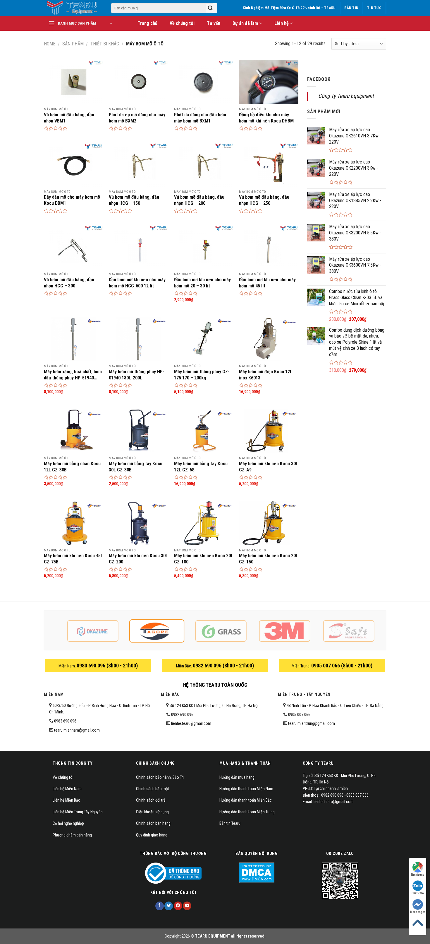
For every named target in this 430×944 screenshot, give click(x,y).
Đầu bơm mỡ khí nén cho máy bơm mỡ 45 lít (267, 283)
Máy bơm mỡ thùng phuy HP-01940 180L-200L (136, 375)
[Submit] (210, 8)
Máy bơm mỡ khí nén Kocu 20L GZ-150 (268, 559)
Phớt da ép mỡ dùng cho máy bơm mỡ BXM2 (137, 118)
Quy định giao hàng (151, 835)
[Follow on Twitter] (168, 906)
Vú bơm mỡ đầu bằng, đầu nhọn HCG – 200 (199, 200)
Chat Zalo (418, 893)
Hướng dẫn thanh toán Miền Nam (246, 788)
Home (49, 44)
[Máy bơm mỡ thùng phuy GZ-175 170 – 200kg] (203, 339)
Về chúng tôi (182, 23)
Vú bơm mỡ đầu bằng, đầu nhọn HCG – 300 (69, 283)
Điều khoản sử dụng (152, 812)
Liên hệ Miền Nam (67, 788)
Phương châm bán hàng (72, 835)
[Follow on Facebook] (159, 906)
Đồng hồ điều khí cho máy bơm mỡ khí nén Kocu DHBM (266, 118)
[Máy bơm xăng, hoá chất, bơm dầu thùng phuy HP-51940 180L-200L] (73, 339)
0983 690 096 (65, 721)
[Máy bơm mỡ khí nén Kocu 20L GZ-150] (268, 523)
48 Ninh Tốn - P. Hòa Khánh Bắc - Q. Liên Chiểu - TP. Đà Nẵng (334, 705)
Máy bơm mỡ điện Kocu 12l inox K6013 (265, 375)
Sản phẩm (73, 44)
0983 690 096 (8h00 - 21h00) (107, 665)
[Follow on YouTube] (187, 906)
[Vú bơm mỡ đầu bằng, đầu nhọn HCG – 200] (203, 164)
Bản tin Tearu (229, 823)
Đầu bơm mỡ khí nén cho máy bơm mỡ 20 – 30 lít (202, 283)
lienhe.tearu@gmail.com (191, 723)
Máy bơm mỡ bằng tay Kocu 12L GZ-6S (201, 467)
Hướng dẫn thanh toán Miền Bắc (245, 800)
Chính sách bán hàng (153, 823)
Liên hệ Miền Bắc (66, 800)
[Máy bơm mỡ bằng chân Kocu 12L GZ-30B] (73, 431)
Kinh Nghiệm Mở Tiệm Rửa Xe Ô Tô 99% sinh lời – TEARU (289, 8)
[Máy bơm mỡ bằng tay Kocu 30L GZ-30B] (138, 431)
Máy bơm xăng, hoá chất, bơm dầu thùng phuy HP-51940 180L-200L (73, 375)
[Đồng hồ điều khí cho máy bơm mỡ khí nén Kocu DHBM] (268, 82)
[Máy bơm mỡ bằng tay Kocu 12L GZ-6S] (203, 431)
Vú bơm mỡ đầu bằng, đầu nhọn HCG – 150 (134, 200)
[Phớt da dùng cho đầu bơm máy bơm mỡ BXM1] (203, 82)
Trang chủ (147, 23)
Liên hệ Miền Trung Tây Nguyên (78, 812)
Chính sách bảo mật (152, 788)
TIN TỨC (374, 8)
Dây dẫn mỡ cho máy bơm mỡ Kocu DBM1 (72, 200)
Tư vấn (213, 23)
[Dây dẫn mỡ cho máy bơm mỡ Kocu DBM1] (73, 164)
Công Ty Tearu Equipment (346, 96)
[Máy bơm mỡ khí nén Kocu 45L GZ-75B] (73, 523)
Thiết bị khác (104, 44)
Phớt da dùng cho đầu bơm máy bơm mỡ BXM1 (200, 118)
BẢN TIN (351, 8)
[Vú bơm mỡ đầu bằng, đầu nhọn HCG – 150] (138, 164)
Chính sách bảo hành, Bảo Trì (160, 777)
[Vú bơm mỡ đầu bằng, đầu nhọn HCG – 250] (268, 164)
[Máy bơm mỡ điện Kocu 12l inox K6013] (268, 339)
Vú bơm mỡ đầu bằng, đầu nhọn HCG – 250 (264, 200)
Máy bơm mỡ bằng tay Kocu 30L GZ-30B (135, 467)
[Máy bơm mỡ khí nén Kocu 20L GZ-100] (203, 523)
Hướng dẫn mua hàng (236, 777)
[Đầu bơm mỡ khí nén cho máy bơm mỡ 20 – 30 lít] (203, 247)
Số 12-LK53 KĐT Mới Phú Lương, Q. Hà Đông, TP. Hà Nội (213, 705)
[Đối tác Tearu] (93, 631)
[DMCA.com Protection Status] (256, 872)
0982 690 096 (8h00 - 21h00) (223, 665)
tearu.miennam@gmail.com (77, 730)
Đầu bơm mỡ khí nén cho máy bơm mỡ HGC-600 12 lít (137, 283)
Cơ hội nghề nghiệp (68, 823)
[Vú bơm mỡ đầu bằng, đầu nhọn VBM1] (73, 82)
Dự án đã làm (245, 23)
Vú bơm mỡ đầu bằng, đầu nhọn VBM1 (69, 118)
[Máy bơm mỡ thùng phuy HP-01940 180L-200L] (138, 339)
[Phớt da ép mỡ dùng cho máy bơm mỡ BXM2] (138, 82)
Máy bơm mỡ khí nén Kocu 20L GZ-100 (203, 559)
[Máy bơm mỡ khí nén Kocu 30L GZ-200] (138, 523)
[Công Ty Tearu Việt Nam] (73, 8)
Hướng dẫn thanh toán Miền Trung (247, 812)
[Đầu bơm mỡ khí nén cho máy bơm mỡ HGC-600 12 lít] (138, 247)
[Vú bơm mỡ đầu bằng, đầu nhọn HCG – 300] (73, 247)
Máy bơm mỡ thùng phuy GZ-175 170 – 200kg (202, 375)
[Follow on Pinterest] (178, 906)
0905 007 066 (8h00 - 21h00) (341, 665)
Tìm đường (417, 874)
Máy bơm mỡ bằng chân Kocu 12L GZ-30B (72, 467)
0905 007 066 (299, 714)
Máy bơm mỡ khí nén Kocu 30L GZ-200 (138, 559)
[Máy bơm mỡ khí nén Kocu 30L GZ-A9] (268, 431)
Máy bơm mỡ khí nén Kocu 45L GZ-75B (73, 559)
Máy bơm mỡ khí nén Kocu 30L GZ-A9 (268, 467)
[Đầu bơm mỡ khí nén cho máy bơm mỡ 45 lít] (268, 247)
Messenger (417, 912)
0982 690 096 (182, 714)
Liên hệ (281, 23)
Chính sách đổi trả (151, 800)
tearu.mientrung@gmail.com (311, 723)
